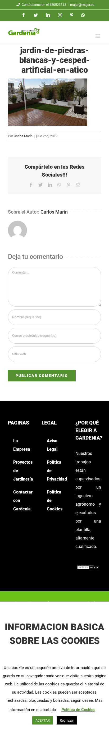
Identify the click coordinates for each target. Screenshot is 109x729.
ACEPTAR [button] (42, 720)
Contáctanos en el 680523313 (44, 5)
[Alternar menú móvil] (98, 36)
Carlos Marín (23, 136)
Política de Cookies (78, 709)
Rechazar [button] (67, 720)
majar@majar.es (82, 5)
